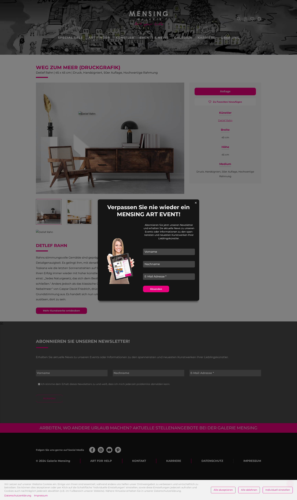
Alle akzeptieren (223, 489)
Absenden (156, 289)
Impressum (41, 495)
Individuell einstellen (277, 489)
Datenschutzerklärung (17, 495)
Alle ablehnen (249, 489)
